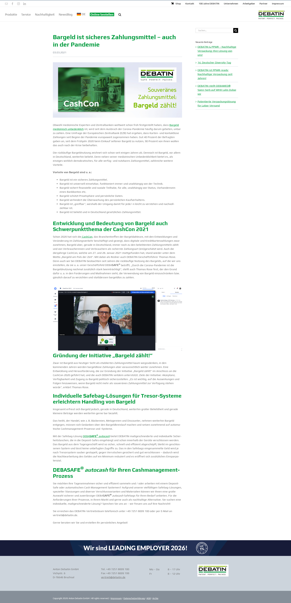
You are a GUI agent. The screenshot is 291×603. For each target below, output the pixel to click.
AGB (149, 598)
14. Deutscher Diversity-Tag (214, 62)
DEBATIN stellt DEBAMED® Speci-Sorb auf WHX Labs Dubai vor (217, 90)
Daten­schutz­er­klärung (134, 598)
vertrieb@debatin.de (113, 577)
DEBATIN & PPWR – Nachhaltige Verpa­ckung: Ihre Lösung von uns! (217, 51)
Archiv (155, 598)
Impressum (116, 598)
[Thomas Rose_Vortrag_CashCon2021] (117, 287)
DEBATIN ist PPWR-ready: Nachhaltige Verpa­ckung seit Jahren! (215, 74)
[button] (119, 14)
